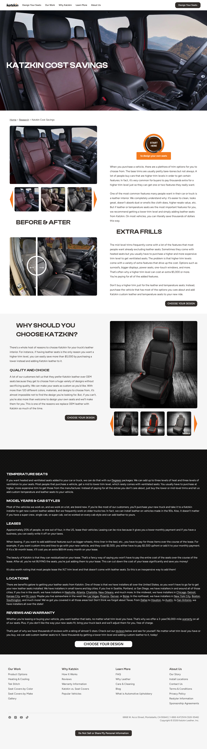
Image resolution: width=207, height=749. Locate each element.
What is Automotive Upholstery (134, 693)
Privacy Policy (177, 693)
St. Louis (31, 596)
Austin (169, 600)
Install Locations (178, 679)
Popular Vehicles (71, 693)
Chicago (181, 592)
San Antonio (184, 600)
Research (24, 119)
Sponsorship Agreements (184, 703)
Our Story (175, 674)
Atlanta (80, 592)
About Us (96, 5)
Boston (196, 596)
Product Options (17, 674)
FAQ (118, 674)
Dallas (144, 600)
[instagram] (15, 719)
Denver (114, 596)
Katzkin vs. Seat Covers (75, 688)
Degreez (116, 480)
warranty (187, 619)
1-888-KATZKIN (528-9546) (184, 717)
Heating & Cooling (18, 679)
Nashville (70, 592)
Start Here (153, 147)
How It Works (69, 674)
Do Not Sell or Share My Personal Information (103, 733)
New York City (182, 596)
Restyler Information (181, 698)
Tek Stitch (14, 684)
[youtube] (21, 719)
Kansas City (13, 596)
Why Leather (123, 679)
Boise (126, 596)
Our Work (50, 5)
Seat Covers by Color (20, 688)
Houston (156, 600)
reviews (120, 630)
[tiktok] (27, 719)
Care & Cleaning (125, 684)
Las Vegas (93, 596)
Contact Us (175, 684)
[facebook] (9, 719)
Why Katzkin (65, 5)
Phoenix (104, 596)
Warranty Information (74, 684)
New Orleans (105, 592)
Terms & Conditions (180, 688)
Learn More (81, 5)
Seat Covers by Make (20, 693)
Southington (13, 600)
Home (13, 119)
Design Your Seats (31, 5)
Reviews (66, 679)
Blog (118, 688)
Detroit (191, 592)
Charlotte (91, 592)
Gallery (12, 698)
